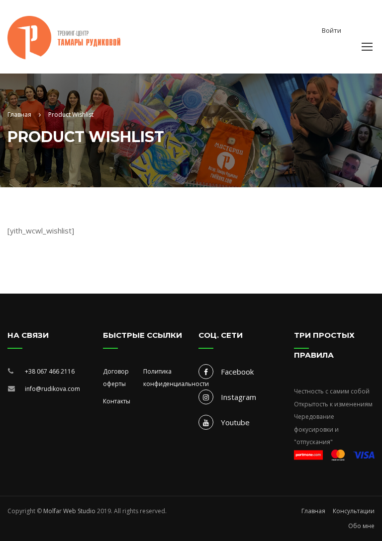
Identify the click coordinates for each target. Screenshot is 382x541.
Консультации (354, 511)
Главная (313, 511)
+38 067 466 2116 (50, 371)
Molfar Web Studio (69, 511)
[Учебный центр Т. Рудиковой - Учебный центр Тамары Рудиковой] (63, 32)
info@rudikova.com (52, 389)
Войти (331, 30)
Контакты (116, 401)
